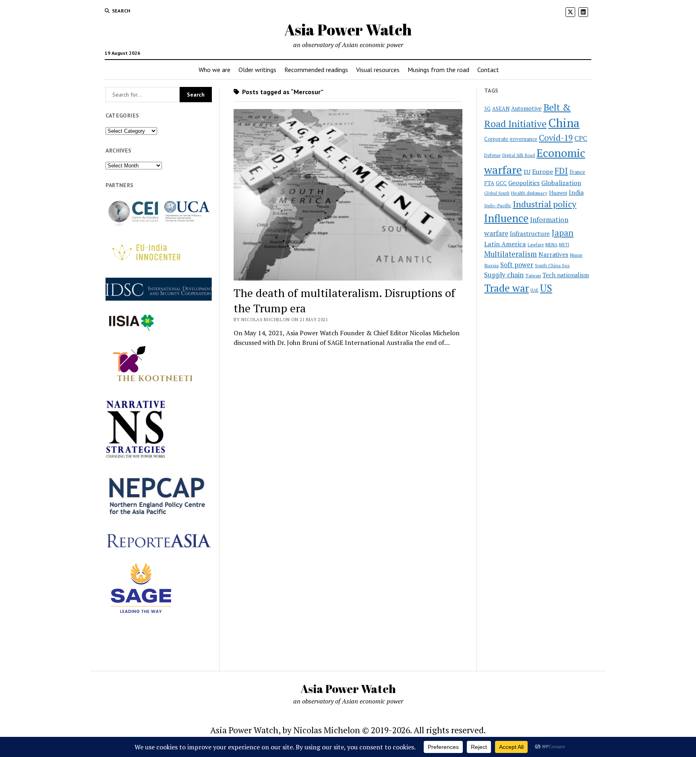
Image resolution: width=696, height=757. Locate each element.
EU (527, 171)
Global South (497, 193)
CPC (580, 138)
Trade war (506, 288)
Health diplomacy (529, 193)
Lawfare (536, 245)
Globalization (561, 182)
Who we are (214, 70)
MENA (551, 245)
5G (487, 108)
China (564, 122)
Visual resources (378, 70)
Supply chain (504, 274)
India (576, 192)
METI (564, 245)
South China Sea (552, 265)
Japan (562, 232)
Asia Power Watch (348, 29)
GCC (501, 183)
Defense (492, 155)
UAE (534, 290)
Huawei (558, 192)
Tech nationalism (566, 275)
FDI (561, 170)
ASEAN (501, 108)
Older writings (257, 70)
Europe (542, 171)
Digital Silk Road (518, 155)
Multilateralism (510, 254)
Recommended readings (316, 70)
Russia (491, 265)
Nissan (576, 255)
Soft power (516, 264)
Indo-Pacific (497, 205)
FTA (489, 183)
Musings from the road (438, 70)
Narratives (553, 254)
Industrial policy (544, 204)
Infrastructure (530, 233)
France (577, 171)
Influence (506, 218)
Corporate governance (510, 139)
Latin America (505, 243)
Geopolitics (524, 183)
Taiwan (533, 275)
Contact (488, 70)
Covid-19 (556, 137)
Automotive (526, 108)
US (546, 288)
